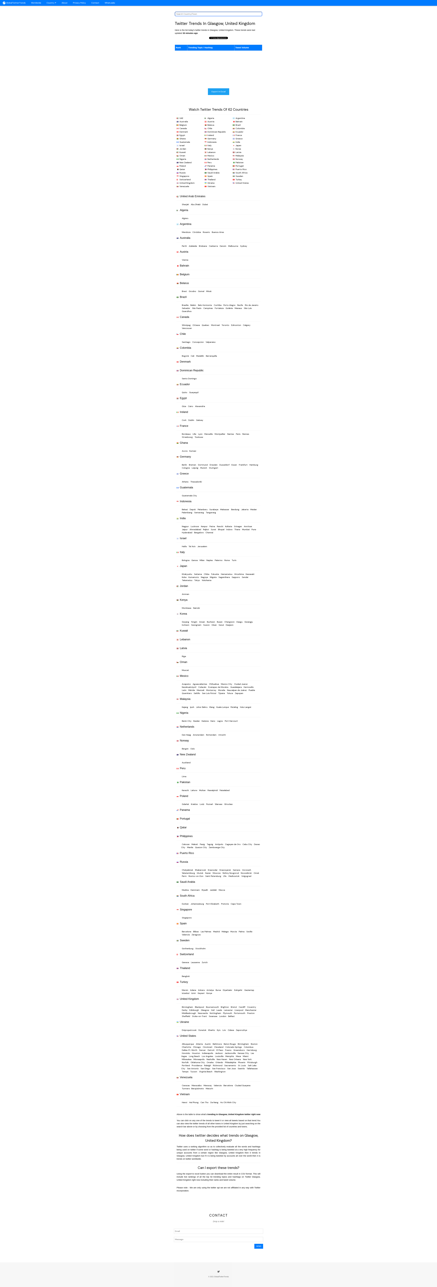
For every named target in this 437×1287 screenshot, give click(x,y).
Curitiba (217, 305)
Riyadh (205, 890)
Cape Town (236, 904)
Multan (202, 790)
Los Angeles (207, 1056)
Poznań (209, 804)
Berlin (184, 464)
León (184, 690)
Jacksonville (230, 1053)
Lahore (194, 790)
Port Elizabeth (212, 904)
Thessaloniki (196, 481)
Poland (182, 166)
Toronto (225, 325)
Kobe (184, 577)
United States (242, 183)
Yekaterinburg (188, 873)
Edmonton (236, 325)
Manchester (251, 1010)
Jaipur (185, 529)
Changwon (229, 622)
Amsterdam (198, 735)
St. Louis (242, 1065)
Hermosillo (249, 687)
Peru (209, 162)
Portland (186, 1065)
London (222, 1016)
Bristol (234, 1007)
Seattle (241, 1068)
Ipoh (192, 707)
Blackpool (199, 1007)
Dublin (191, 420)
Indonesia (211, 142)
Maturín (209, 1088)
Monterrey (211, 690)
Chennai (209, 532)
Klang (212, 707)
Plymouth (227, 1013)
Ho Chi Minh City (228, 1102)
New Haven (222, 1059)
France (239, 135)
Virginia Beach (205, 1071)
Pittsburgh (252, 1062)
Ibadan (196, 721)
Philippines (212, 169)
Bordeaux (186, 434)
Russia (182, 172)
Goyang (185, 622)
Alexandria (200, 406)
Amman (185, 594)
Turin (234, 560)
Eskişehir (238, 990)
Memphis (229, 1056)
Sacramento (230, 1065)
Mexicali (200, 690)
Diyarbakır (227, 990)
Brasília (185, 305)
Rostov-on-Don (196, 876)
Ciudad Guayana (242, 1085)
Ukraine (211, 183)
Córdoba (196, 232)
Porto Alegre (229, 305)
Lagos (220, 721)
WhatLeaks (110, 2)
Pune (254, 529)
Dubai (205, 204)
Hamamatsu (226, 574)
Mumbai (246, 529)
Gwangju (248, 622)
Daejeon (229, 625)
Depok (193, 509)
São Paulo (196, 308)
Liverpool (239, 1010)
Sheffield (186, 1016)
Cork (184, 420)
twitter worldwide (193, 1159)
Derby (184, 1010)
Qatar (182, 169)
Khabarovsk (200, 870)
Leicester (228, 1010)
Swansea (213, 1016)
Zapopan (239, 693)
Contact (95, 2)
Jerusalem (202, 546)
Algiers (185, 218)
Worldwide (36, 2)
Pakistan (240, 162)
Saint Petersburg (213, 876)
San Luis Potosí (209, 693)
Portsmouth (239, 1013)
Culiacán (202, 687)
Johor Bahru (201, 707)
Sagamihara (224, 577)
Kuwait (182, 152)
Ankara (201, 990)
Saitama (198, 574)
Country (51, 2)
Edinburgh (194, 1010)
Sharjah (185, 204)
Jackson (219, 1053)
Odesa (231, 1030)
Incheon (185, 625)
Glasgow (205, 1010)
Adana (193, 990)
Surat (213, 529)
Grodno (192, 291)
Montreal (215, 325)
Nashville (211, 1059)
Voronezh (246, 870)
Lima (184, 776)
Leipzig (195, 468)
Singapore (184, 176)
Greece (239, 138)
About (64, 2)
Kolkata (228, 526)
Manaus (238, 308)
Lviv (224, 1030)
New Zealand (185, 162)
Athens (185, 481)
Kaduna (205, 721)
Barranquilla (211, 356)
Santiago (186, 342)
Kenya (210, 149)
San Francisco (218, 1068)
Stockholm (200, 948)
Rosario (206, 232)
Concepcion (198, 342)
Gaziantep (249, 990)
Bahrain (239, 121)
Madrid (216, 931)
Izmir (193, 993)
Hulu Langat (245, 707)
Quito (184, 392)
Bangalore (199, 532)
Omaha (210, 1062)
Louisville (219, 1056)
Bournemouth (212, 1007)
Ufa (224, 876)
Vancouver (187, 328)
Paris (238, 434)
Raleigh (207, 1065)
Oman (182, 155)
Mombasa (186, 608)
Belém (193, 305)
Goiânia (229, 308)
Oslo (192, 748)
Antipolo (219, 844)
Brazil (238, 125)
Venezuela (184, 186)
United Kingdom (187, 183)
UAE (181, 118)
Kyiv (219, 1030)
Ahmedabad (195, 529)
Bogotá (185, 356)
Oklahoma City (198, 1062)
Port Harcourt (231, 721)
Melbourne (233, 246)
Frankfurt (243, 464)
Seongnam (196, 625)
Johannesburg (197, 904)
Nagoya (204, 577)
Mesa (238, 1056)
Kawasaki (250, 574)
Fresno (228, 1050)
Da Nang (214, 1102)
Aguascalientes (200, 684)
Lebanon (211, 152)
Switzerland (185, 179)
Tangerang (211, 512)
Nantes (230, 434)
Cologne (186, 468)
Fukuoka (215, 574)
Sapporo (236, 577)
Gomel (201, 291)
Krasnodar (213, 870)
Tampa (185, 1071)
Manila (190, 847)
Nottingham (215, 1013)
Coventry (251, 1007)
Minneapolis (199, 1059)
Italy (209, 145)
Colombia (240, 128)
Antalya (210, 990)
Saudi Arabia (213, 172)
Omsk (256, 873)
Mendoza (186, 232)
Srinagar (238, 526)
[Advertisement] (218, 68)
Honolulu (186, 1053)
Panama (211, 166)
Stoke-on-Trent (199, 1016)
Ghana (182, 138)
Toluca (230, 693)
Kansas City (243, 1053)
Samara (236, 870)
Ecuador (239, 131)
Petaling (234, 707)
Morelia (221, 690)
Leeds (219, 1010)
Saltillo (197, 693)
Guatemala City (189, 495)
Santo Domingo (189, 378)
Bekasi (185, 509)
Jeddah (213, 890)
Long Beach (194, 1056)
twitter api (215, 1188)
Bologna (185, 560)
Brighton (225, 1007)
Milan (202, 560)
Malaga (225, 931)
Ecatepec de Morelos (218, 687)
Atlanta (199, 1044)
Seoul (221, 625)
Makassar (224, 509)
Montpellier (220, 434)
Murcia (233, 931)
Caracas (186, 1085)
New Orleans (235, 1059)
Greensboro (239, 1050)
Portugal (240, 166)
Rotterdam (211, 735)
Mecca (222, 890)
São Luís (248, 308)
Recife (240, 305)
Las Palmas (206, 931)
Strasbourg (187, 437)
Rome (227, 560)
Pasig (202, 844)
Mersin (185, 990)
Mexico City (226, 684)
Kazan (208, 873)
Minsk (209, 291)
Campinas (208, 308)
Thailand (211, 179)
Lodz (202, 804)
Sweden (239, 176)
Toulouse (199, 437)
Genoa (194, 560)
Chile (209, 128)
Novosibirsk (246, 873)
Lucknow (195, 526)
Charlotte (186, 1047)
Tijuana (221, 693)
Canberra (213, 246)
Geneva (185, 962)
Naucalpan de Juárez (237, 690)
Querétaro (187, 693)
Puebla (252, 690)
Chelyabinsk (187, 870)
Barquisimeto (197, 1088)
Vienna (185, 260)
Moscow (217, 873)
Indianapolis (207, 1053)
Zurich (205, 962)
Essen (234, 464)
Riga (184, 656)
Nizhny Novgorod (231, 873)
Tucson (193, 1071)
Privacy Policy (79, 2)
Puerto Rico (241, 169)
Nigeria (182, 159)
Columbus (248, 1047)
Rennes (245, 434)
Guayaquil (193, 392)
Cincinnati (207, 1047)
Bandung (235, 509)
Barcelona (186, 931)
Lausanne (195, 962)
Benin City (186, 721)
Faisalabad (225, 790)
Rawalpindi (213, 790)
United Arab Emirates (192, 196)
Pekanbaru (202, 509)
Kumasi (192, 451)
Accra (184, 451)
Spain (210, 176)
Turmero (186, 1088)
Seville (249, 931)
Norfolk (185, 1062)
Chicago (197, 1047)
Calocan (186, 844)
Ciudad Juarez (241, 684)
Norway (239, 159)
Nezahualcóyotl (189, 687)
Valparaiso (211, 342)
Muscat (185, 670)
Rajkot (206, 529)
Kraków (194, 804)
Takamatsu (187, 580)
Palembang (187, 512)
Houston (196, 1053)
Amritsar (248, 526)
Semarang (199, 512)
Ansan (202, 622)
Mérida (191, 690)
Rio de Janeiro (251, 305)
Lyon (200, 434)
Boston (254, 1044)
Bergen (185, 748)
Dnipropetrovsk (189, 1030)
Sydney (243, 246)
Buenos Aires (218, 232)
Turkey (239, 179)
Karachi (185, 790)
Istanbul (185, 993)
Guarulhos (187, 311)
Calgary (246, 325)
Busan (219, 622)
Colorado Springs (233, 1047)
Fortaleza (219, 308)
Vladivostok (233, 876)
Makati (195, 844)
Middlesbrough (189, 1013)
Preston (251, 1013)
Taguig (210, 844)
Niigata (213, 577)
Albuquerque (188, 1044)
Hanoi (184, 1102)
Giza (184, 406)
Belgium (183, 125)
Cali (192, 356)
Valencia (186, 934)
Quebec (205, 325)
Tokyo (197, 580)
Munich (203, 468)
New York (247, 1059)
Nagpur (185, 526)
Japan (238, 145)
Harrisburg (252, 1050)
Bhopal (221, 529)
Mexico (210, 155)
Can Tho (204, 1102)
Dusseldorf (224, 464)
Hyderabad (187, 532)
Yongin (194, 622)
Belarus (210, 125)
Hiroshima (239, 574)
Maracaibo (197, 1085)
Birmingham (187, 1007)
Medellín (200, 356)
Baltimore (217, 1044)
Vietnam (211, 186)
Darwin (223, 246)
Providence (197, 1065)
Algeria (210, 118)
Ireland (210, 135)
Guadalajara (236, 687)
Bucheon (211, 622)
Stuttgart (213, 468)
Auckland (186, 762)
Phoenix (241, 1062)
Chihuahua (214, 684)
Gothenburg (187, 948)
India (238, 142)
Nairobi (196, 608)
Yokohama (206, 580)
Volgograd (246, 876)
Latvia (238, 152)
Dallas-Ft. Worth (189, 1050)
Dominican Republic (216, 131)
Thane (237, 529)
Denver (202, 1050)
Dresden (213, 464)
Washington (220, 1071)
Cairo (190, 406)
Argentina (240, 118)
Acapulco (186, 684)
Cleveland (218, 1047)
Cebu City (247, 844)
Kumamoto (193, 577)
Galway (199, 420)
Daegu (239, 622)
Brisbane (203, 246)
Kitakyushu (187, 574)
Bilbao (196, 931)
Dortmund (203, 464)
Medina (185, 890)
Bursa (218, 990)
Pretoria (225, 904)
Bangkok (186, 976)
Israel (181, 145)
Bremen (192, 464)
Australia (183, 121)
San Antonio (193, 1068)
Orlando (219, 1062)
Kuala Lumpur (222, 707)
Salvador (186, 308)
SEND (258, 1246)
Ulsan (214, 625)
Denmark (183, 131)
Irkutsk (200, 873)
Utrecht (222, 735)
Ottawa (196, 325)
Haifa (184, 546)
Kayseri (201, 993)
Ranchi (220, 526)
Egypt (182, 135)
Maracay (208, 1085)
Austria (210, 121)
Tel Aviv (192, 546)
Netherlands (213, 159)
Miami (245, 1056)
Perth (184, 246)
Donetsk (202, 1030)
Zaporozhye (241, 1030)
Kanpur (204, 526)
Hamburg (253, 464)
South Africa (241, 172)
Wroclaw (228, 804)
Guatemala (184, 142)
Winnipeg (186, 325)
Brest (184, 291)
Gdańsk (185, 804)
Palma (241, 931)
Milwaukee (187, 1059)
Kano (213, 721)
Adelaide (193, 246)
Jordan (182, 149)
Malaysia (240, 155)
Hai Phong (194, 1102)
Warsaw (218, 804)
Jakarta (244, 509)
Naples (209, 560)
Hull (213, 1010)
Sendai (245, 577)
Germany (211, 138)
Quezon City (201, 847)
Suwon (206, 625)
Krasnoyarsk (225, 870)
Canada (183, 128)
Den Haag (186, 735)
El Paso (219, 1050)
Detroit (211, 1050)
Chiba (206, 574)
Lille (194, 434)
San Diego (205, 1068)
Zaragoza (196, 934)
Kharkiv (211, 1030)
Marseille (208, 434)
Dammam (195, 890)
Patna (212, 526)
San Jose (231, 1068)
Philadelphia (230, 1062)
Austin (208, 1044)
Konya (209, 993)
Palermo (218, 560)
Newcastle (203, 1013)
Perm (184, 876)
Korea (238, 149)
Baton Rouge (230, 1044)
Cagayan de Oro (233, 844)
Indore (229, 529)
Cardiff (242, 1007)
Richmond (217, 1065)
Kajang (185, 707)
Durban (185, 904)
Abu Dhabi (196, 204)
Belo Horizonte (205, 305)
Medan (253, 509)
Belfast (231, 1016)
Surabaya (213, 509)
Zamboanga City (217, 847)
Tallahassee (252, 1068)
